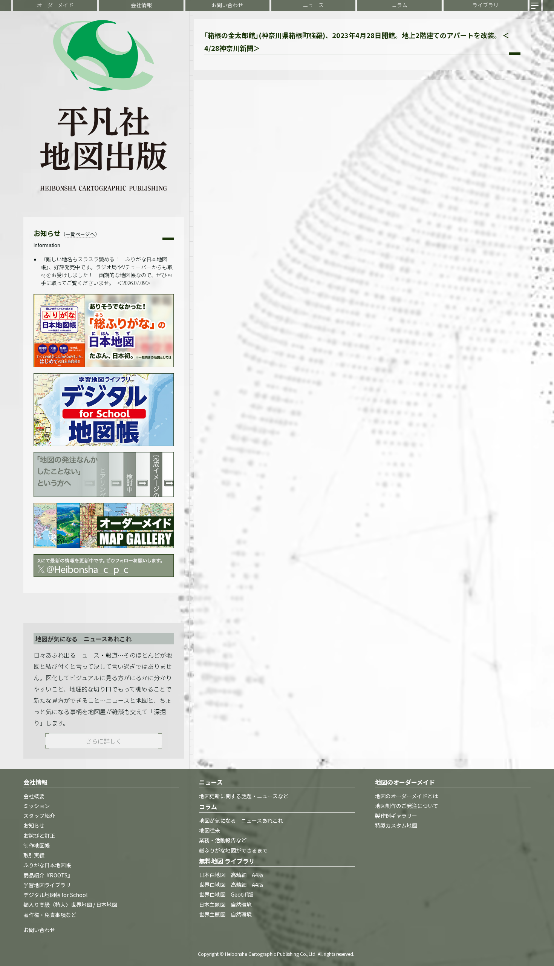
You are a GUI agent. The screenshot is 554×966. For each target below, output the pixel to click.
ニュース (313, 5)
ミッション (36, 806)
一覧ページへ (80, 234)
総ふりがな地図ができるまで (233, 850)
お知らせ (33, 826)
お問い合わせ (227, 5)
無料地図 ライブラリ (227, 860)
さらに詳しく (104, 740)
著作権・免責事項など (49, 914)
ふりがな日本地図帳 (47, 865)
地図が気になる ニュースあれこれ (241, 820)
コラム (399, 5)
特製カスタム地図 (396, 826)
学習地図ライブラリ (47, 885)
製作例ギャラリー (396, 816)
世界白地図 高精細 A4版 (231, 885)
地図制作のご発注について (406, 806)
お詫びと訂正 (39, 835)
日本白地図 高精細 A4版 (231, 875)
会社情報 (141, 5)
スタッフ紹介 (39, 816)
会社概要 (33, 796)
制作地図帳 (36, 845)
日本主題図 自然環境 (225, 904)
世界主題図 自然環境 (225, 914)
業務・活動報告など (222, 840)
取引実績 (33, 855)
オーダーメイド (55, 5)
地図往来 (209, 830)
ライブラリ (485, 5)
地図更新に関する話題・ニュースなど (243, 796)
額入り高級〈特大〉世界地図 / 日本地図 (70, 905)
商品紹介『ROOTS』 (48, 875)
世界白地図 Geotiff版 (226, 895)
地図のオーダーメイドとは (406, 796)
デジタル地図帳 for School (55, 895)
